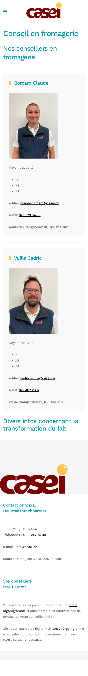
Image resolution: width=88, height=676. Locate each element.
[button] (5, 10)
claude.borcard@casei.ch (39, 203)
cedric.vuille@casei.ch (37, 378)
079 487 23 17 (29, 390)
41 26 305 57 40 (34, 535)
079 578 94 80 (30, 215)
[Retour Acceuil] (44, 10)
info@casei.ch (26, 547)
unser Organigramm (68, 628)
